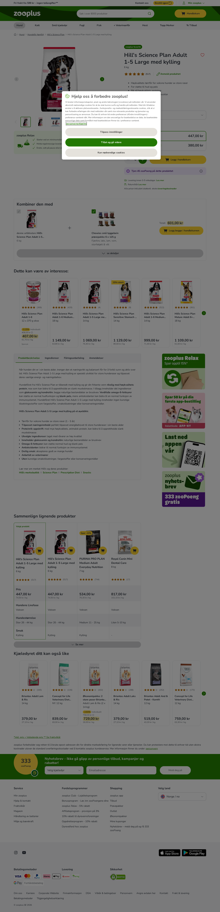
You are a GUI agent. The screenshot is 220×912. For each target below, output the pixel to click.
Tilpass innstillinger (111, 132)
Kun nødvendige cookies (111, 152)
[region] (111, 125)
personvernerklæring (76, 123)
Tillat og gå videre (111, 142)
